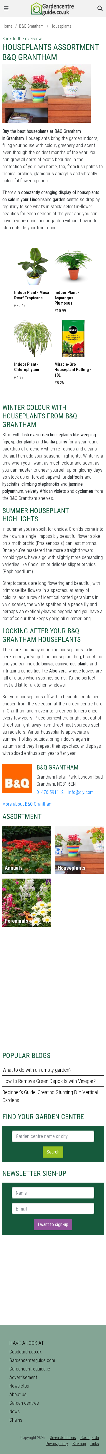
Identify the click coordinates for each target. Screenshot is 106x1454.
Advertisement (23, 1377)
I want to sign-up (53, 1224)
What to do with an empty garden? (37, 1070)
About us (17, 1394)
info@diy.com (81, 792)
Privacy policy (57, 1443)
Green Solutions (63, 1437)
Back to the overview (22, 38)
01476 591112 (50, 792)
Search (53, 1152)
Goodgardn (89, 1437)
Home (7, 26)
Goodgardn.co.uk (25, 1352)
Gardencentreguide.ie (29, 1369)
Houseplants (61, 26)
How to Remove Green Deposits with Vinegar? (49, 1081)
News (14, 1411)
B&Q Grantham (31, 26)
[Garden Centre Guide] (53, 8)
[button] (33, 279)
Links (94, 1443)
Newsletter (19, 1386)
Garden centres (24, 1403)
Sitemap (79, 1443)
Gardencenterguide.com (32, 1360)
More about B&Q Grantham (27, 804)
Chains (15, 1420)
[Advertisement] (53, 991)
